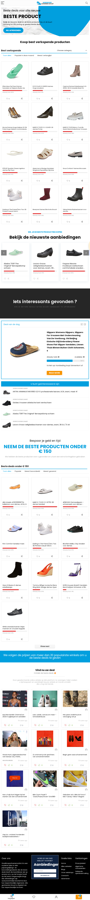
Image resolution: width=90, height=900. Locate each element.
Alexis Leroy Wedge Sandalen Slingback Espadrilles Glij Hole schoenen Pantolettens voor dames (43, 171)
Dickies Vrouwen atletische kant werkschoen (32, 402)
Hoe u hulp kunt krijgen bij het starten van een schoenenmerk (15, 796)
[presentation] (4, 252)
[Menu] (2, 3)
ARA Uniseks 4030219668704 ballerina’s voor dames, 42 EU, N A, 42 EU (14, 504)
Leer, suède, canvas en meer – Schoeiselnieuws (44, 716)
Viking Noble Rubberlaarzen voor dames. (74, 210)
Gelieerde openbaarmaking (81, 872)
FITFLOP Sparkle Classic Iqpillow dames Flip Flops (14, 169)
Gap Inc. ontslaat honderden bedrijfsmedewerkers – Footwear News (13, 837)
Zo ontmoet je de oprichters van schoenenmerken (43, 756)
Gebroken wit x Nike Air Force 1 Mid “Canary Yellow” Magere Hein (74, 797)
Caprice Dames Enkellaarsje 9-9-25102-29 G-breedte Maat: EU (75, 87)
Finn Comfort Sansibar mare (13, 544)
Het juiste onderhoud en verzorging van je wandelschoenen (72, 717)
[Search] (86, 3)
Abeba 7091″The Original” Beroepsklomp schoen (33, 413)
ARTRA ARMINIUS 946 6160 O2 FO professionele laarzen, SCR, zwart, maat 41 (45, 391)
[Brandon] (26, 710)
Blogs (63, 869)
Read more (26, 373)
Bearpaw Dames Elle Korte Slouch (45, 209)
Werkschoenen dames (20, 388)
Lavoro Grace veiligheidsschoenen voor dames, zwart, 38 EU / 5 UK (27, 266)
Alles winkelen (66, 866)
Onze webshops (67, 872)
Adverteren (65, 879)
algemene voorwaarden (80, 867)
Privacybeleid (80, 863)
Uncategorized (8, 760)
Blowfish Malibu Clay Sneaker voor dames (74, 545)
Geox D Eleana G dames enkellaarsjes (12, 586)
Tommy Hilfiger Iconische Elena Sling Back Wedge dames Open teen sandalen (45, 587)
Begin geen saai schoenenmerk (75, 755)
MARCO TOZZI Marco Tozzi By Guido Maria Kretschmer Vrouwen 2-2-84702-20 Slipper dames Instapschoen (75, 130)
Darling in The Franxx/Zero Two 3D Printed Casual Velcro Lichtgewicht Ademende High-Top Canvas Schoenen (15, 212)
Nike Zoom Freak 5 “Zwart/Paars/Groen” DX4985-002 (44, 797)
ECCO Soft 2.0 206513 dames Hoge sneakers (43, 87)
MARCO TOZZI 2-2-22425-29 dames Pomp (43, 128)
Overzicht (65, 875)
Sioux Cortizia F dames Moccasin (74, 168)
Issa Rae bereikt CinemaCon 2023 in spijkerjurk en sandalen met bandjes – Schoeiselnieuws (15, 717)
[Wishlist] (33, 897)
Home (63, 863)
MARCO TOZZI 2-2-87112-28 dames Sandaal (43, 503)
